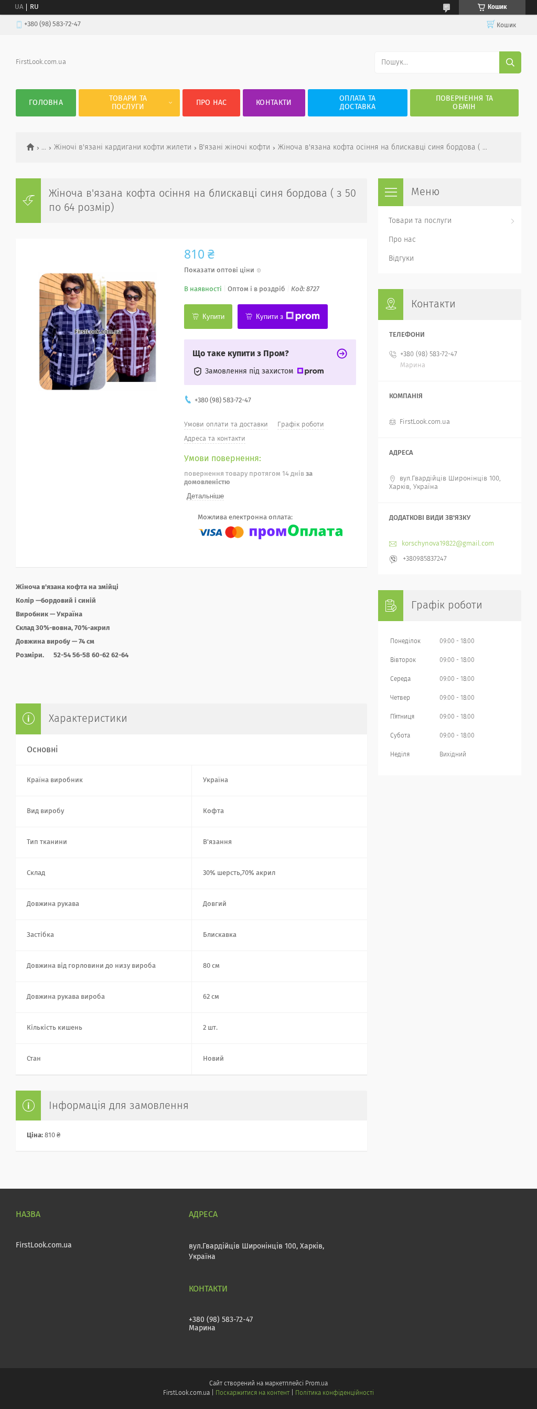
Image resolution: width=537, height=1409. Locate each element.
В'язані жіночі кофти (234, 147)
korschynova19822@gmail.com (448, 543)
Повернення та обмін (464, 103)
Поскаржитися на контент (252, 1393)
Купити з (269, 317)
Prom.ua (316, 1384)
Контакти (274, 102)
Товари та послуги (128, 103)
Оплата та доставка (357, 103)
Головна (46, 102)
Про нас (211, 102)
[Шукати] (510, 62)
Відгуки (401, 258)
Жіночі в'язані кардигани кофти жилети (122, 147)
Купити (213, 317)
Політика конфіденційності (334, 1393)
